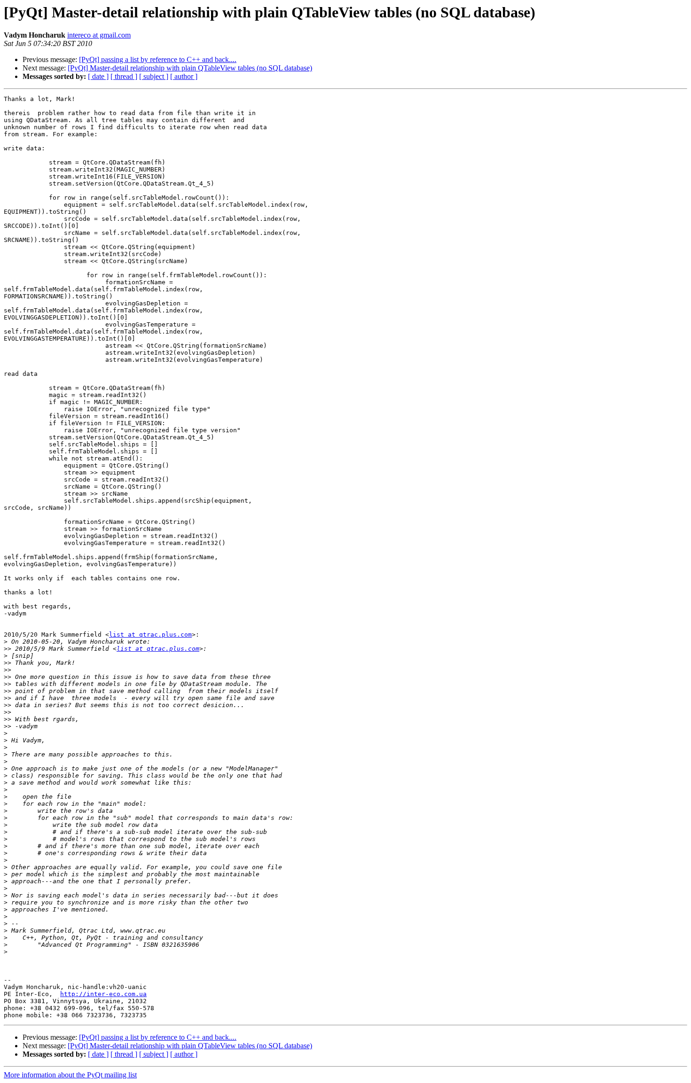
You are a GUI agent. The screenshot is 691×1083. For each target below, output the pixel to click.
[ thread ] (123, 76)
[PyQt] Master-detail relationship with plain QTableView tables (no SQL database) (190, 68)
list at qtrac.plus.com (150, 634)
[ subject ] (153, 76)
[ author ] (183, 76)
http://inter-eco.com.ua (103, 993)
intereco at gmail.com (99, 35)
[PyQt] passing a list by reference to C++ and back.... (157, 59)
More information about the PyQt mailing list (70, 1075)
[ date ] (98, 76)
